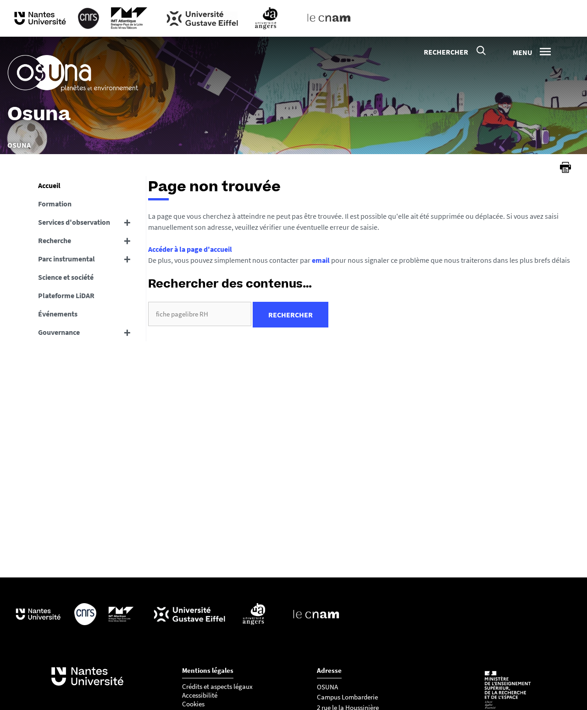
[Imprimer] (565, 167)
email (321, 260)
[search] (199, 314)
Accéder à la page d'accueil (190, 249)
